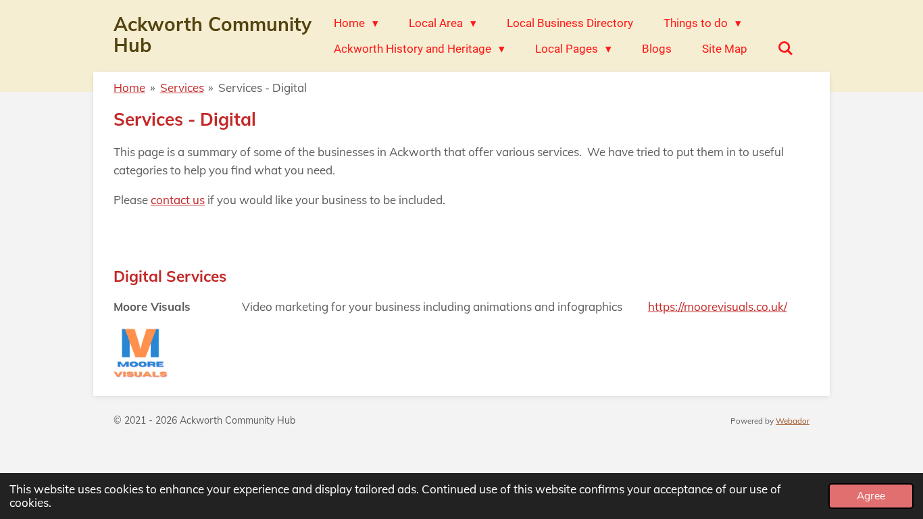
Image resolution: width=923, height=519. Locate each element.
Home (129, 87)
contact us (178, 200)
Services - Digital (262, 87)
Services (182, 87)
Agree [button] (871, 495)
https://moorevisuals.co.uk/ (717, 306)
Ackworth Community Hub (212, 34)
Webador (792, 421)
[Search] (785, 48)
